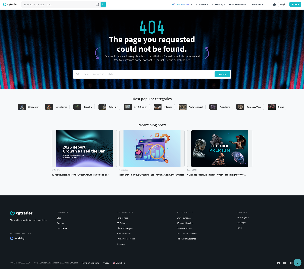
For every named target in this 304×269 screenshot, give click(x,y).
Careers (60, 223)
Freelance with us (184, 228)
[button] (97, 4)
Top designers (243, 217)
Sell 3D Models (183, 212)
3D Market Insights (185, 223)
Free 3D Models (124, 233)
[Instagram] (291, 263)
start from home (132, 60)
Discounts (121, 243)
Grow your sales (184, 217)
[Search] (103, 4)
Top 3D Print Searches (186, 238)
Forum (239, 227)
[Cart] (274, 4)
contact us (149, 60)
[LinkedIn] (278, 263)
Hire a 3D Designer (125, 228)
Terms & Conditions (90, 262)
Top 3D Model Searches (187, 233)
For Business (122, 217)
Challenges (241, 222)
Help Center (62, 228)
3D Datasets (122, 223)
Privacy (106, 262)
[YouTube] (285, 263)
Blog (59, 217)
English (117, 263)
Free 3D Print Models (126, 238)
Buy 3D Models (123, 212)
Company (61, 212)
